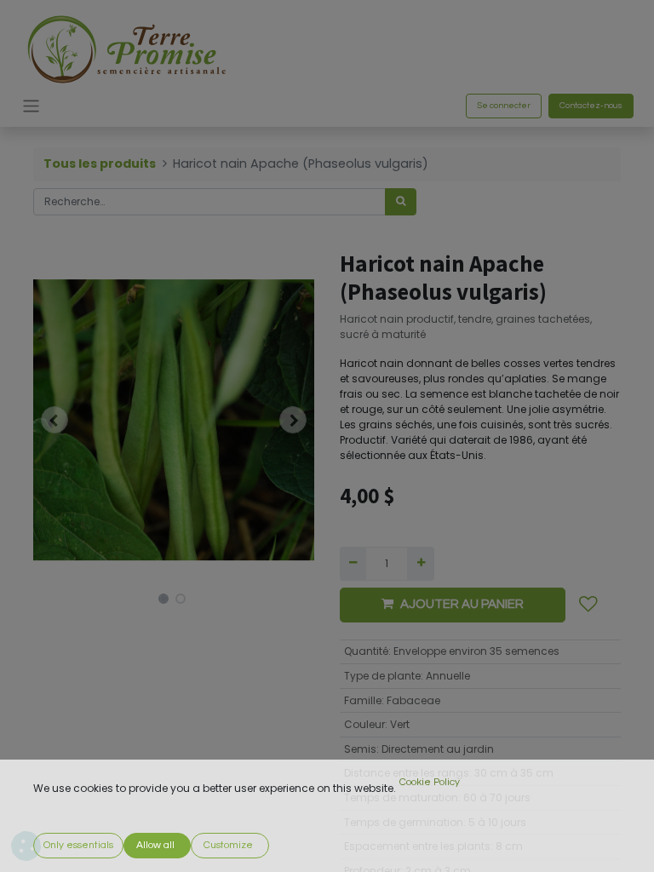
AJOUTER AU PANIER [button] (462, 604)
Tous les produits (99, 163)
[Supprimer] (353, 564)
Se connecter (504, 105)
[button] (54, 420)
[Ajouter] (420, 564)
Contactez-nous (590, 105)
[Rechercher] (400, 201)
